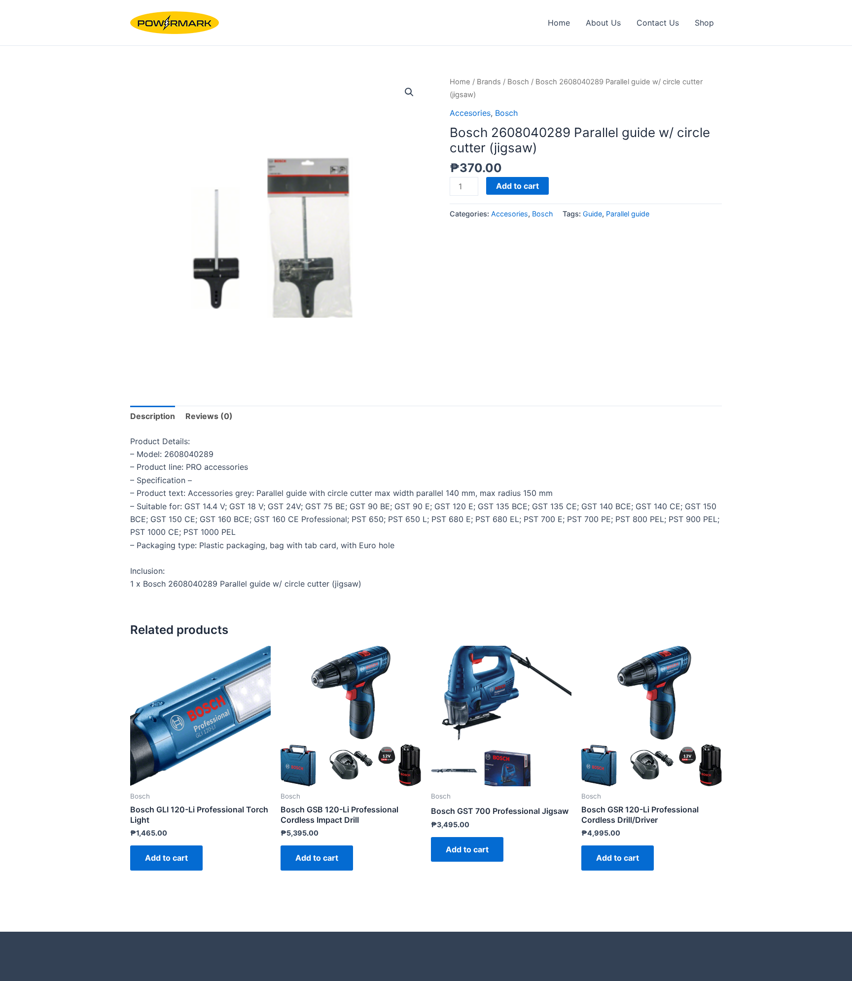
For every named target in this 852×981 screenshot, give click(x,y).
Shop (704, 23)
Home (559, 23)
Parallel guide (627, 214)
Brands (489, 81)
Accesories (470, 113)
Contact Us (658, 23)
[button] (409, 92)
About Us (603, 23)
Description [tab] (152, 416)
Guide (592, 214)
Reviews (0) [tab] (209, 416)
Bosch (518, 81)
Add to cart (517, 186)
